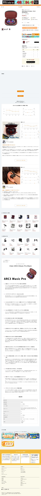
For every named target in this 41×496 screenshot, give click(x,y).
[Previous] (2, 18)
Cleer (23, 9)
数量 (22, 22)
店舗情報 (2, 480)
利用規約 (21, 482)
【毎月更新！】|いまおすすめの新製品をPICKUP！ (8, 432)
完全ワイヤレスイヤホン (27, 9)
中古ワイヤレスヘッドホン (4, 474)
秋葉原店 (24, 51)
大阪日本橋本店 (24, 53)
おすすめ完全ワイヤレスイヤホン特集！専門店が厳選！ (20, 432)
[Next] (20, 18)
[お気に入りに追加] (38, 28)
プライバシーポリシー (23, 481)
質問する (19, 96)
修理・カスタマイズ (23, 469)
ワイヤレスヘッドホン (4, 470)
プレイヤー (3, 472)
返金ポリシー (22, 484)
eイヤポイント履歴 (3, 481)
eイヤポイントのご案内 (4, 482)
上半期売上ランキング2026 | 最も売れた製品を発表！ (7, 440)
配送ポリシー (22, 485)
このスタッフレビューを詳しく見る (20, 160)
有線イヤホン (3, 469)
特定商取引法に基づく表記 (23, 483)
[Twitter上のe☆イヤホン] (3, 489)
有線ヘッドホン (3, 471)
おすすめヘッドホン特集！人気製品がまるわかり (33, 432)
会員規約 (21, 480)
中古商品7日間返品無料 (23, 472)
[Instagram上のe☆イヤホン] (8, 489)
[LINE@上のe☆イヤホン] (5, 489)
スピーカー (3, 473)
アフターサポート (22, 470)
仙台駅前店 (24, 56)
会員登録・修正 (3, 483)
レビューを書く (21, 91)
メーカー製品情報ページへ (6, 260)
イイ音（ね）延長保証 (23, 471)
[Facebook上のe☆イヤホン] (6, 489)
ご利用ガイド (33, 462)
